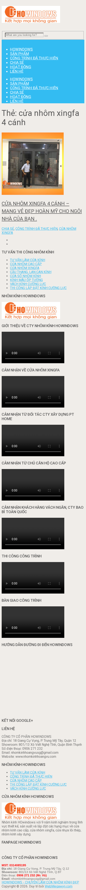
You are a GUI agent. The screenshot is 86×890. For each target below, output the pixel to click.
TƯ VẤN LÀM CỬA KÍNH (27, 260)
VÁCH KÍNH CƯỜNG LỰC (28, 284)
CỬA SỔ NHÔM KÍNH (25, 276)
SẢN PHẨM (19, 53)
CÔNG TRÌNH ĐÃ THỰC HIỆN (34, 58)
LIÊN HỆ (16, 71)
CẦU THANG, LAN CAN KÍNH (30, 272)
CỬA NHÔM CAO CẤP (26, 264)
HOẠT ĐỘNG (20, 67)
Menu (6, 42)
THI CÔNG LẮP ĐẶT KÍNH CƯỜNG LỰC (38, 288)
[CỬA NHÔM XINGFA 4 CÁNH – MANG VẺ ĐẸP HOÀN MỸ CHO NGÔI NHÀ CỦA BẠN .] (43, 164)
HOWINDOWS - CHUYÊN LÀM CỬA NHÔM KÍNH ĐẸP (40, 882)
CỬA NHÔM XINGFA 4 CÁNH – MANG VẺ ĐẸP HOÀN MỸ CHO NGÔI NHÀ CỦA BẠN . (42, 211)
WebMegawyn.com (58, 886)
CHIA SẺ (17, 62)
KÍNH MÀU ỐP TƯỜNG (26, 280)
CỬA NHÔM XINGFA (24, 268)
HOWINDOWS (21, 49)
